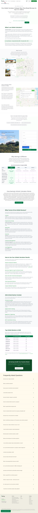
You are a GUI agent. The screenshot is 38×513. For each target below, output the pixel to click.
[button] (6, 1)
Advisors (22, 498)
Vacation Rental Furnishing (15, 497)
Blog (21, 497)
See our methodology (19, 202)
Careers (30, 498)
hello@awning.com (3, 501)
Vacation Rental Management (15, 498)
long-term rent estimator (12, 271)
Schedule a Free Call (19, 368)
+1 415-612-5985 (3, 502)
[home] (2, 1)
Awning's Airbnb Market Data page (23, 353)
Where (10, 22)
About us (30, 497)
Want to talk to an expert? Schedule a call (19, 20)
